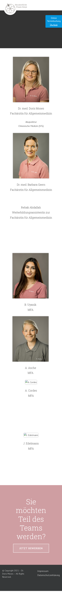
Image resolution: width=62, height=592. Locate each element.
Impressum (42, 570)
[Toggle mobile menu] (57, 5)
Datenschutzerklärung (48, 575)
